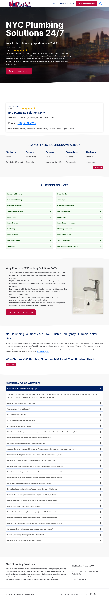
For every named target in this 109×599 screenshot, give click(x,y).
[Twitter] (90, 594)
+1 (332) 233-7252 (79, 579)
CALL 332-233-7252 (86, 3)
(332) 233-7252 (26, 123)
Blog (72, 3)
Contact (60, 594)
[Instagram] (94, 594)
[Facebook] (87, 594)
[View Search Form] (100, 3)
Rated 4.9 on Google (13, 106)
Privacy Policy (76, 594)
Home (55, 3)
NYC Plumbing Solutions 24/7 (26, 112)
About (67, 594)
